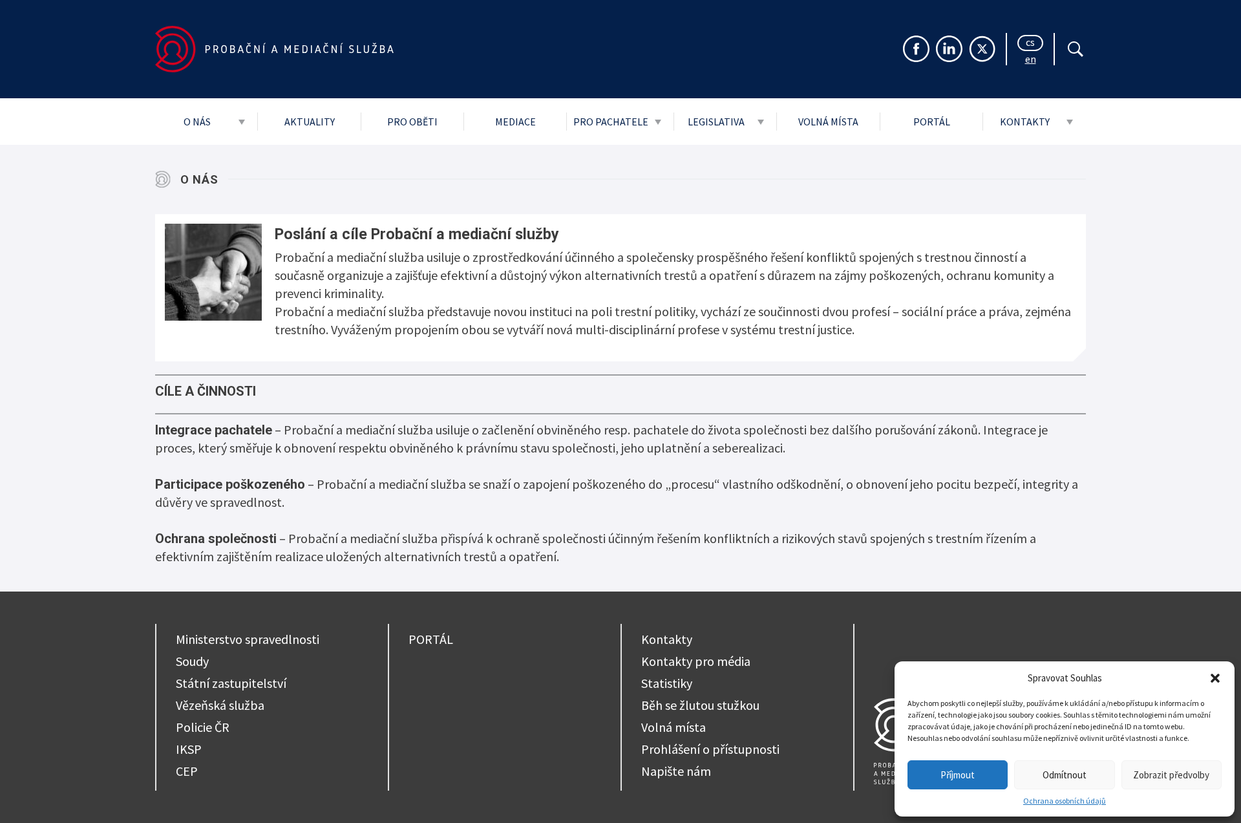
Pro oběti (412, 121)
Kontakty (1025, 121)
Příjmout (957, 775)
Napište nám (676, 771)
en (1030, 60)
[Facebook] (916, 49)
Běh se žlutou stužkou (700, 705)
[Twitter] (982, 49)
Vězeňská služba (220, 705)
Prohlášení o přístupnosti (710, 749)
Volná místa (828, 121)
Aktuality (309, 121)
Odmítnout (1065, 775)
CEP (187, 771)
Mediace (515, 121)
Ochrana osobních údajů (1064, 801)
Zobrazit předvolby (1171, 775)
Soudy (192, 661)
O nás (197, 121)
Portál (931, 121)
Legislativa (716, 121)
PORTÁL (430, 639)
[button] (1215, 678)
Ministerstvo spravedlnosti (247, 639)
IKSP (189, 749)
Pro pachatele (610, 121)
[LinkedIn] (949, 49)
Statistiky (666, 683)
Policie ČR (202, 727)
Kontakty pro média (695, 661)
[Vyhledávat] (1075, 49)
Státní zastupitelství (231, 683)
